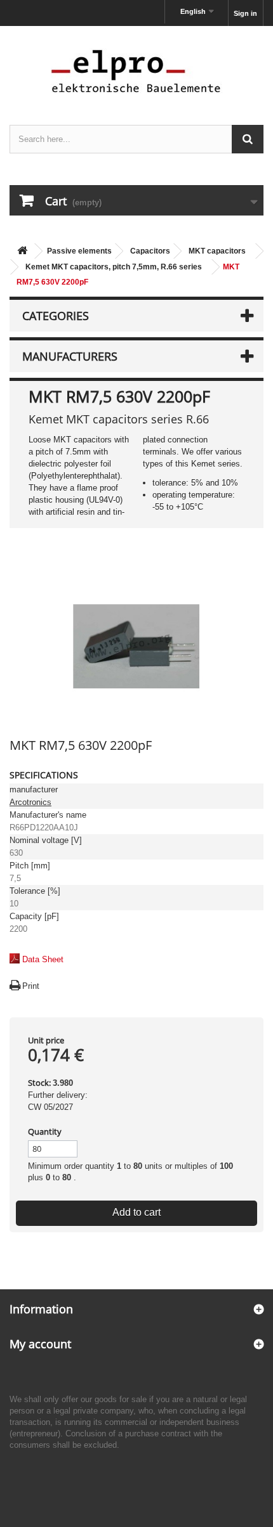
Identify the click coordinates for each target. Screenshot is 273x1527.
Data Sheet (42, 959)
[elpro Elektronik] (136, 70)
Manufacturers (69, 356)
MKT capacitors (217, 251)
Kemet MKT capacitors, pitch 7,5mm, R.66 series (113, 266)
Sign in (245, 13)
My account (40, 1343)
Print (30, 986)
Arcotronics (30, 802)
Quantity (45, 1131)
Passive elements (79, 251)
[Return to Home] (22, 251)
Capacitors (150, 251)
